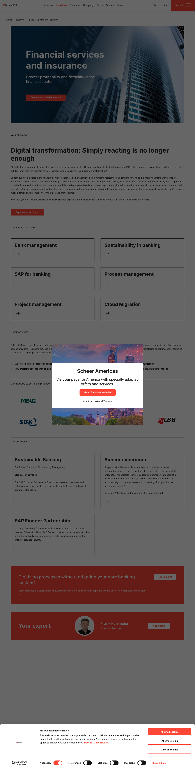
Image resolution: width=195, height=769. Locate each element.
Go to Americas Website (97, 392)
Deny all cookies (169, 749)
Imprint (88, 742)
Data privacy (101, 742)
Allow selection (169, 741)
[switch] (87, 762)
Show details (159, 763)
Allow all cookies (170, 732)
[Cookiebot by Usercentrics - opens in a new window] (19, 763)
